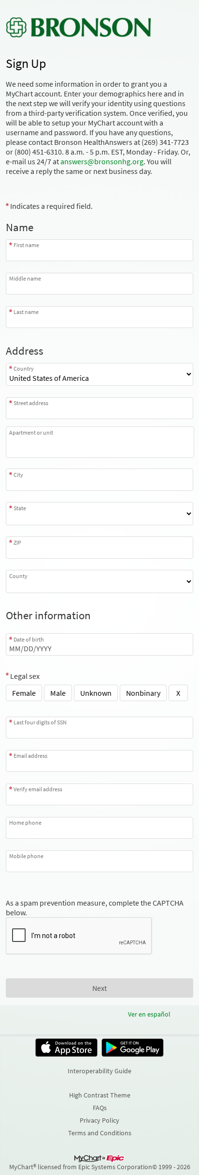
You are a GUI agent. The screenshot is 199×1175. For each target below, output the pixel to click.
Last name (26, 311)
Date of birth (29, 639)
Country (24, 368)
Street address (31, 403)
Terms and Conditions (99, 1132)
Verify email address (38, 789)
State (20, 507)
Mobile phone (26, 856)
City (18, 474)
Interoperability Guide (99, 1070)
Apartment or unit (31, 432)
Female (24, 693)
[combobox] (99, 408)
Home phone (25, 822)
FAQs (100, 1107)
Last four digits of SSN (40, 722)
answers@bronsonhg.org (101, 161)
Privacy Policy (99, 1120)
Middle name (25, 278)
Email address (30, 755)
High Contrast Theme (99, 1095)
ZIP (17, 542)
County (18, 575)
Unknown (96, 693)
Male (58, 693)
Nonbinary (143, 693)
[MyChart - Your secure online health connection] (78, 27)
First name (26, 245)
